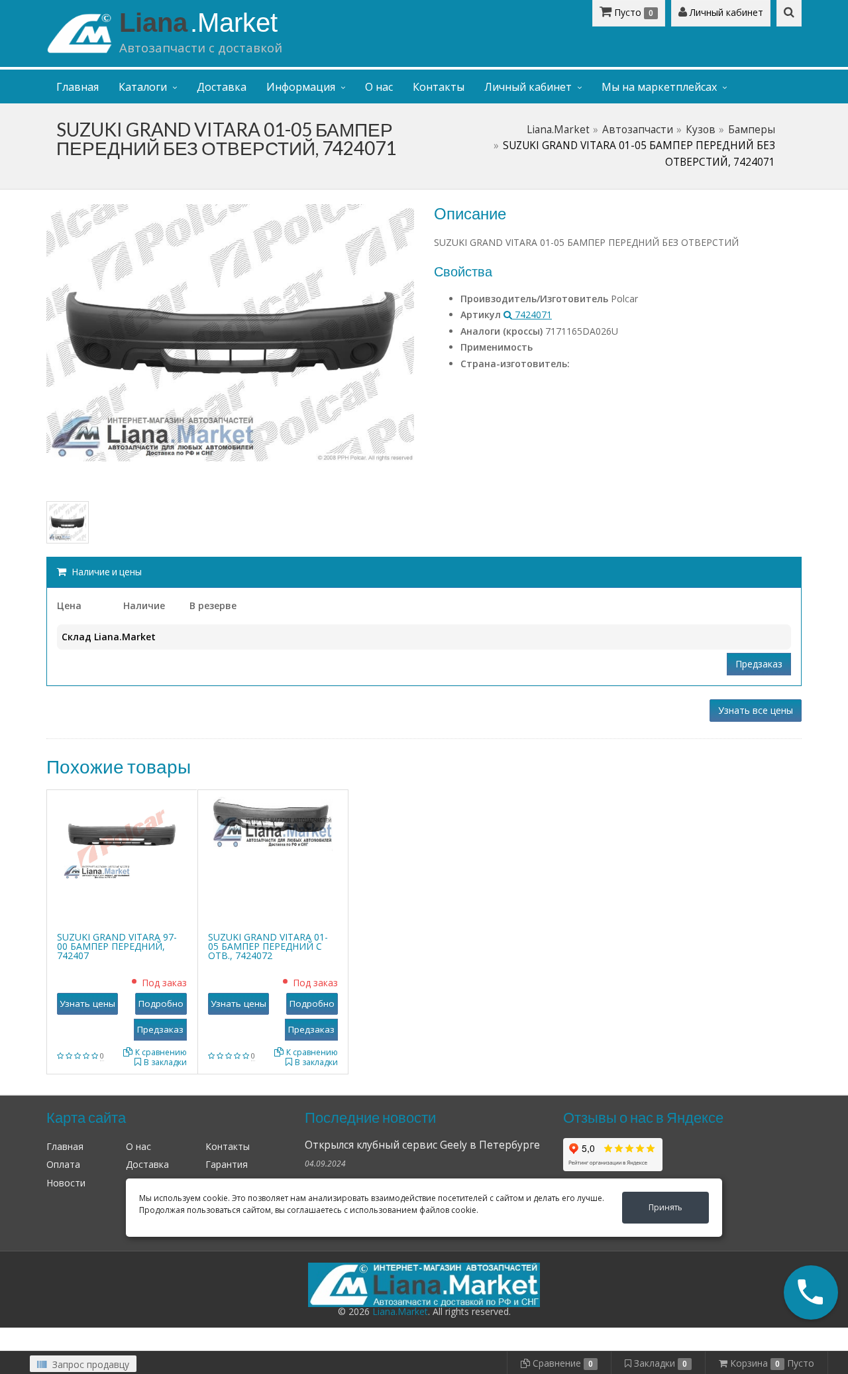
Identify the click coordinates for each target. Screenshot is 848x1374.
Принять (665, 1207)
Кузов (701, 130)
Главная (77, 87)
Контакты (438, 87)
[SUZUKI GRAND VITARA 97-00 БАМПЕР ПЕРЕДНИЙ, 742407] (122, 837)
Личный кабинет (725, 12)
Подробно (161, 1003)
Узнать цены (87, 1003)
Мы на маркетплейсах (659, 87)
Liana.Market (558, 130)
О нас (379, 87)
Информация (300, 87)
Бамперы (751, 130)
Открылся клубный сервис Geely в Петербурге (422, 1145)
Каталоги (143, 87)
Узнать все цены (755, 710)
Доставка (221, 87)
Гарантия (226, 1164)
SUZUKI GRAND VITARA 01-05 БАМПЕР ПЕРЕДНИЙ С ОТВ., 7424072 (268, 946)
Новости (65, 1182)
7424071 (532, 314)
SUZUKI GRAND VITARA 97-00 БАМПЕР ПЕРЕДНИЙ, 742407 (117, 946)
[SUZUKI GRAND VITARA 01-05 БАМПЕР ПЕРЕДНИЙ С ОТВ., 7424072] (273, 823)
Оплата (63, 1164)
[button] (811, 1292)
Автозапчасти (637, 130)
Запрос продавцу (89, 1364)
